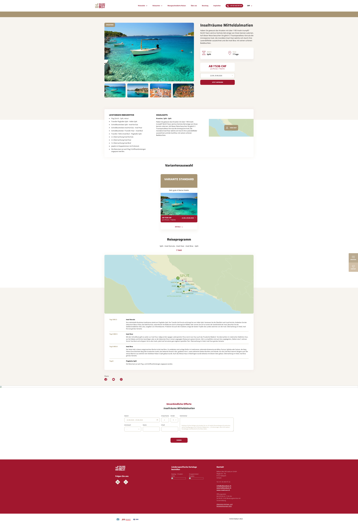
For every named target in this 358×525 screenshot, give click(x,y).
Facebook (105, 379)
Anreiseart (127, 425)
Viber (113, 379)
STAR (126, 519)
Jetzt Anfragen (217, 82)
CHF (248, 5)
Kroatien (109, 25)
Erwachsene (165, 416)
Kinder (173, 416)
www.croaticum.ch (223, 490)
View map (233, 128)
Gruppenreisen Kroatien (194, 475)
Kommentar (183, 416)
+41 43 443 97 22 (236, 5)
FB (117, 482)
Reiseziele (141, 5)
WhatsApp (121, 379)
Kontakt (353, 269)
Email (163, 425)
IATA (118, 519)
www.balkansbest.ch (224, 488)
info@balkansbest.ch (224, 486)
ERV (135, 519)
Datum (126, 416)
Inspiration (217, 5)
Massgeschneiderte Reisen (177, 5)
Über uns (194, 5)
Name (145, 425)
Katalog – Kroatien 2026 (177, 475)
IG (125, 482)
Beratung (205, 5)
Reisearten (156, 5)
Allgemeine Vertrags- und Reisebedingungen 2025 (225, 505)
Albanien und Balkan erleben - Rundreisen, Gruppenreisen (100, 5)
